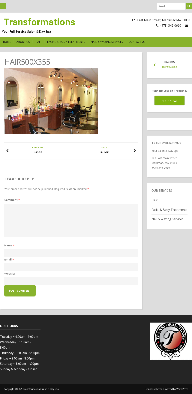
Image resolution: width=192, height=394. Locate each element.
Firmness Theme (153, 389)
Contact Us (137, 42)
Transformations (39, 22)
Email (9, 259)
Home (7, 42)
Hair (38, 42)
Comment (12, 200)
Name (9, 245)
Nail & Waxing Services (107, 42)
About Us (23, 42)
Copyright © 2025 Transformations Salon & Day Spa (31, 389)
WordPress (182, 389)
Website (10, 273)
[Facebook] (3, 6)
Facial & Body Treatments (66, 42)
